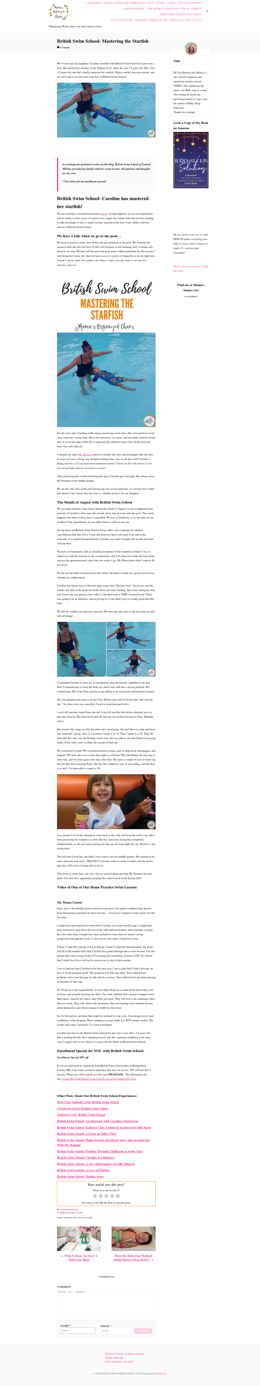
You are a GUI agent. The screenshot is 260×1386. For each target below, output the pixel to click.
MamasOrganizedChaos (69, 1209)
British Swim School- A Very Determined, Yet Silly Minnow (96, 1164)
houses (103, 213)
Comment (64, 1287)
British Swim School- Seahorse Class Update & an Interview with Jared (104, 1127)
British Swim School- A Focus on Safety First (86, 1133)
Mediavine (162, 1373)
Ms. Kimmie (85, 454)
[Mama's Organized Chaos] (64, 11)
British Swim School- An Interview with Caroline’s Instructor (97, 1121)
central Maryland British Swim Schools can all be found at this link (99, 1079)
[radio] (95, 1196)
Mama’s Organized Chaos (67, 1217)
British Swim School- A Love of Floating (83, 1170)
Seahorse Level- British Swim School (81, 1114)
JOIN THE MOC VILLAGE (119, 1361)
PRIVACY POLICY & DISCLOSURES (124, 1353)
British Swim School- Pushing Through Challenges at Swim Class (100, 1151)
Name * (65, 1325)
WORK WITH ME (114, 1357)
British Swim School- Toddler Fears (80, 1176)
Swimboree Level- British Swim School (82, 1108)
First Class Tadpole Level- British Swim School (88, 1102)
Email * (106, 1326)
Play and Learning (85, 1217)
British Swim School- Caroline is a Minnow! (86, 1157)
